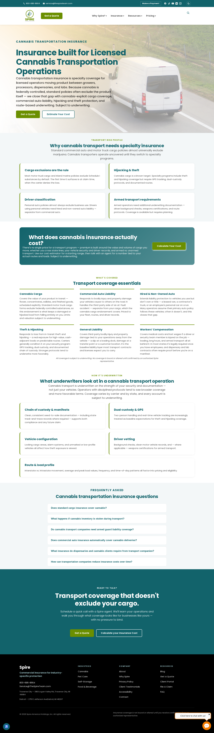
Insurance (117, 15)
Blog (162, 671)
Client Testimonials (129, 686)
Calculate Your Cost (169, 246)
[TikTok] (169, 3)
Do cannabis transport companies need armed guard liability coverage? (92, 529)
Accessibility (125, 691)
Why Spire (124, 676)
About (122, 671)
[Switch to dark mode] (188, 3)
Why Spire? (99, 15)
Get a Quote (51, 15)
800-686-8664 (27, 682)
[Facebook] (165, 3)
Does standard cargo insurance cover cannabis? (79, 508)
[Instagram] (180, 3)
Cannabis (83, 671)
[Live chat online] (206, 725)
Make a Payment (150, 3)
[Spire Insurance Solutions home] (29, 15)
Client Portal (167, 681)
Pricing (151, 15)
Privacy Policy (126, 681)
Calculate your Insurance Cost (119, 633)
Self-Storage (85, 681)
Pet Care (83, 676)
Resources (135, 15)
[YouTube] (173, 3)
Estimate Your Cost (58, 114)
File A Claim (166, 686)
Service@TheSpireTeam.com (35, 686)
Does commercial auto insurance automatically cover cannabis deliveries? (94, 540)
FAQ (162, 691)
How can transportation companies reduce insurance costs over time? (91, 561)
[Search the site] (188, 13)
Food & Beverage (87, 686)
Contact (123, 696)
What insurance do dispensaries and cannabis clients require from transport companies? (102, 551)
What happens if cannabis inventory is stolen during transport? (87, 518)
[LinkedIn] (176, 3)
